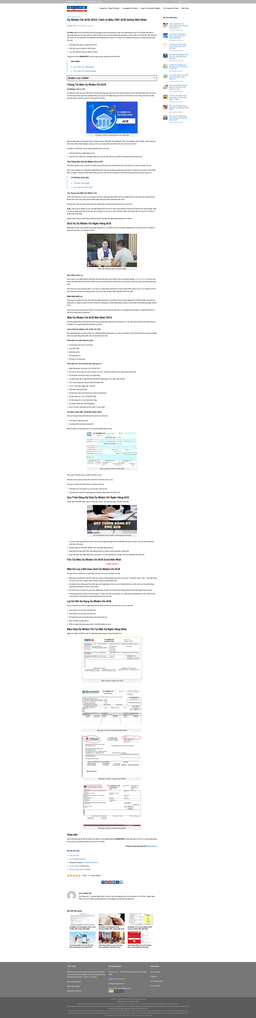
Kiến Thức (185, 8)
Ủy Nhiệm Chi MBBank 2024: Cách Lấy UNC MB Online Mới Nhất (179, 56)
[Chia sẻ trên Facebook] (103, 882)
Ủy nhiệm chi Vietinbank (83, 67)
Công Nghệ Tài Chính (130, 8)
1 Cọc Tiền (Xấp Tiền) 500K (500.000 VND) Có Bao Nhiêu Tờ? (178, 77)
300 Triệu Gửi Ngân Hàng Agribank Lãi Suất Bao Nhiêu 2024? (179, 108)
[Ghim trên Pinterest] (110, 882)
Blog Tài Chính (114, 8)
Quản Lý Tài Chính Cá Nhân (150, 8)
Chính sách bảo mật (74, 982)
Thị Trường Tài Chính (171, 8)
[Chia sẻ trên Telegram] (121, 882)
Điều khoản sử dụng (74, 991)
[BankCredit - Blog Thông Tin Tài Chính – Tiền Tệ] (77, 8)
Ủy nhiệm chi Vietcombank (84, 71)
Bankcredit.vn (152, 846)
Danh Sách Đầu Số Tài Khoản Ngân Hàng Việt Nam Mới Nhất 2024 (178, 26)
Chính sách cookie (73, 986)
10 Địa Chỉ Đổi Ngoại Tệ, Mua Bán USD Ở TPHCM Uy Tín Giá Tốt (178, 67)
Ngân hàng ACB (140, 279)
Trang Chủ (103, 8)
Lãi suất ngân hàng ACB (77, 859)
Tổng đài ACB (74, 855)
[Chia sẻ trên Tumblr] (117, 882)
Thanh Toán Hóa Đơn (73, 17)
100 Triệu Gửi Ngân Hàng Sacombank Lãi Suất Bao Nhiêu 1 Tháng (177, 97)
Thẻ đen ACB (78, 183)
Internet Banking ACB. (90, 862)
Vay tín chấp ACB (75, 866)
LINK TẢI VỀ (112, 564)
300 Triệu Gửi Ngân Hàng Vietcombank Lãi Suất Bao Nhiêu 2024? (178, 118)
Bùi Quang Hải (89, 25)
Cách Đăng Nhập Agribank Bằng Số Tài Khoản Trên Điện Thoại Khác (178, 87)
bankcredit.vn (119, 984)
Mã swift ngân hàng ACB (77, 869)
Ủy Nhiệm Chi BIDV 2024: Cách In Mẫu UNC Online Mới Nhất (178, 46)
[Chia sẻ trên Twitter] (106, 882)
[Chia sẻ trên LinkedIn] (114, 882)
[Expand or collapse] (154, 78)
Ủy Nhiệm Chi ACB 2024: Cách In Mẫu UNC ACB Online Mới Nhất (177, 36)
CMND (71, 386)
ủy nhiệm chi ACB (113, 38)
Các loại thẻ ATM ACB (82, 187)
